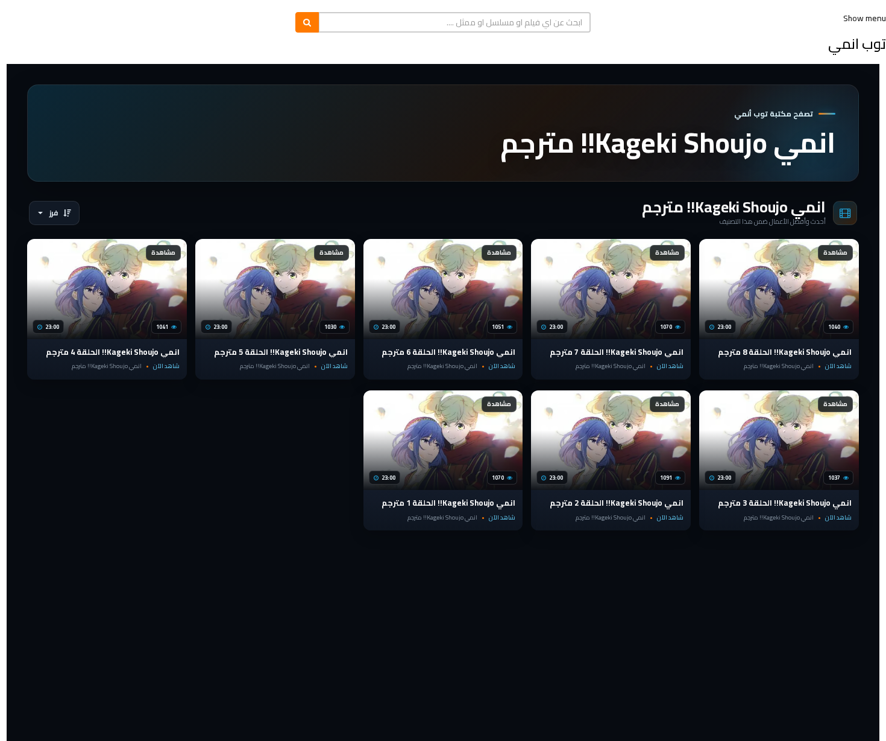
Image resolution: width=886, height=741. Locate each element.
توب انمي (857, 43)
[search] (307, 22)
